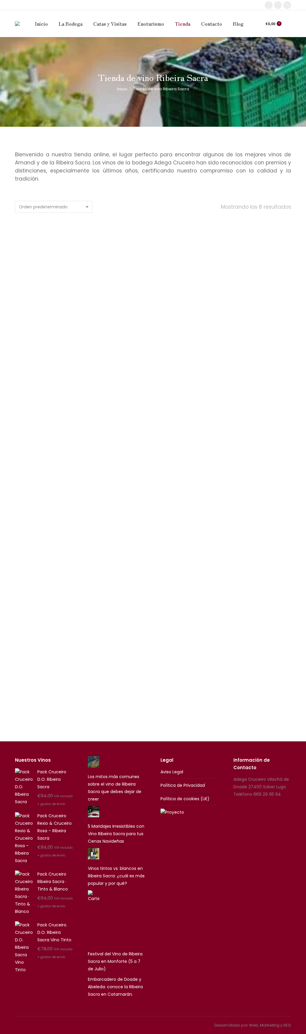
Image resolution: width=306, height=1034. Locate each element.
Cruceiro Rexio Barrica (57, 348)
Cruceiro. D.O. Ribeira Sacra (57, 513)
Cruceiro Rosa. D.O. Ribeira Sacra (249, 348)
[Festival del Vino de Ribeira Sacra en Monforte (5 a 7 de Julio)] (93, 918)
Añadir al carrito (57, 372)
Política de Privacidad (182, 785)
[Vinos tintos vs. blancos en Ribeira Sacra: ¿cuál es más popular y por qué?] (93, 855)
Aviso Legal (171, 772)
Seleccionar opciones (153, 372)
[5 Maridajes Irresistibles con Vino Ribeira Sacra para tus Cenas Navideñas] (93, 813)
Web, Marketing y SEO (270, 1025)
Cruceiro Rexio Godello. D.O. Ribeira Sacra (153, 348)
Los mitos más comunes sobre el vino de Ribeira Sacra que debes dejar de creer (114, 788)
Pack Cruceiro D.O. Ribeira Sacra (153, 513)
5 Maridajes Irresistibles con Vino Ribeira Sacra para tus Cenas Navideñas (116, 833)
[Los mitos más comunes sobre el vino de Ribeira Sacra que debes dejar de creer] (93, 763)
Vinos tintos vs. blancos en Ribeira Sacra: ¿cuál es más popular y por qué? (116, 875)
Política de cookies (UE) (184, 799)
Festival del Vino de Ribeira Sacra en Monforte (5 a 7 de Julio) (115, 961)
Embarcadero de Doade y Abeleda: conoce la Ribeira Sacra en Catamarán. (115, 986)
